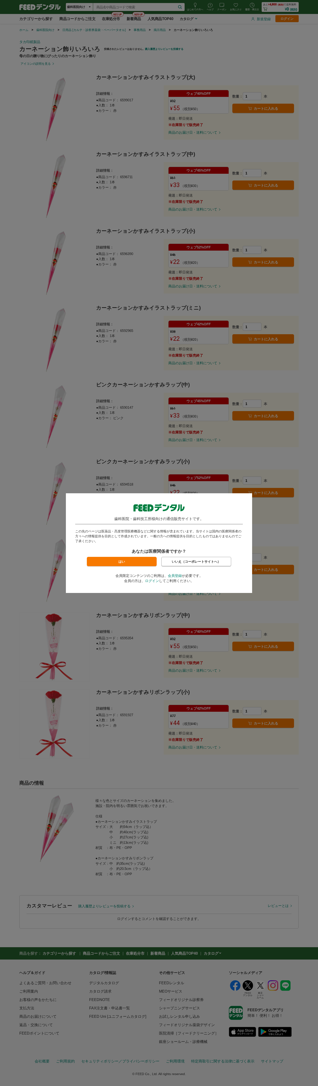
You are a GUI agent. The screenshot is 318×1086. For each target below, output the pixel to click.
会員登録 (175, 576)
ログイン (152, 581)
